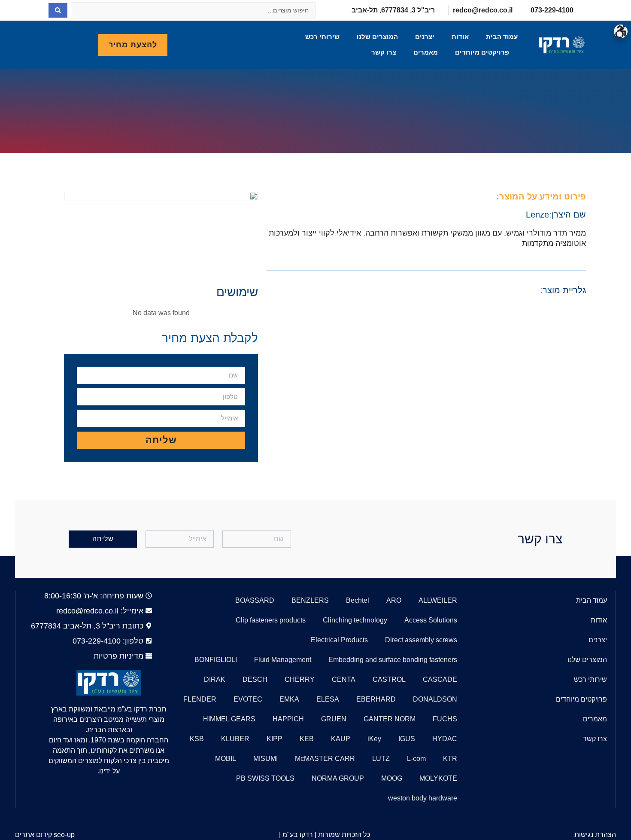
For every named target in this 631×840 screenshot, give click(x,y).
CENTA (343, 679)
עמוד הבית (502, 36)
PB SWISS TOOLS (265, 778)
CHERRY (300, 679)
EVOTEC (248, 699)
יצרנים (424, 36)
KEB (307, 738)
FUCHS (445, 719)
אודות (460, 36)
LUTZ (381, 758)
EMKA (289, 699)
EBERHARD (376, 699)
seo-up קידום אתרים (45, 834)
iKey (374, 738)
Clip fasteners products (271, 620)
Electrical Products (339, 640)
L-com (416, 758)
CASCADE (440, 679)
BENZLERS (310, 600)
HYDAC (444, 738)
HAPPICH (288, 719)
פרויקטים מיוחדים (482, 52)
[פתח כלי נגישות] (621, 31)
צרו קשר (383, 52)
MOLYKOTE (438, 778)
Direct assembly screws (421, 640)
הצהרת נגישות (595, 834)
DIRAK (214, 679)
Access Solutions (430, 620)
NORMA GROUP (338, 778)
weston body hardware (422, 798)
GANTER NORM (390, 719)
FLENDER (199, 699)
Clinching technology (355, 620)
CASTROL (389, 679)
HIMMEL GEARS (229, 719)
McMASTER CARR (325, 758)
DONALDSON (435, 699)
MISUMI (265, 758)
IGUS (406, 738)
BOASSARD (254, 600)
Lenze (537, 214)
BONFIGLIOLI (215, 659)
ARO (393, 600)
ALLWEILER (438, 600)
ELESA (327, 699)
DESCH (255, 679)
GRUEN (333, 719)
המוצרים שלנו (377, 36)
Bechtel (357, 600)
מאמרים (425, 52)
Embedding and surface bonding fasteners (392, 659)
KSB (197, 738)
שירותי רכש (322, 36)
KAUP (340, 738)
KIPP (274, 738)
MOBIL (225, 758)
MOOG (391, 778)
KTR (450, 758)
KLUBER (235, 738)
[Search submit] (58, 10)
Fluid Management (282, 659)
